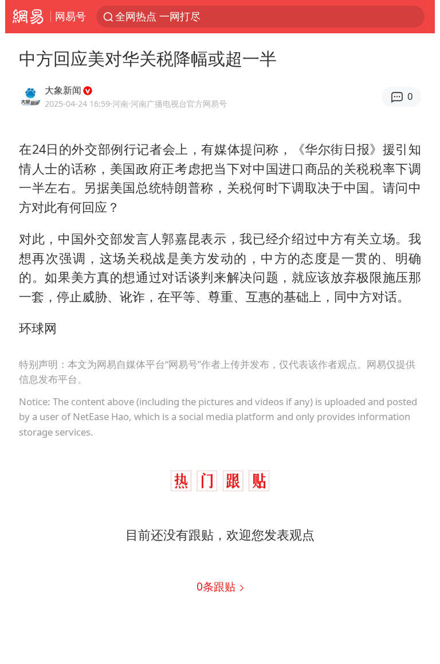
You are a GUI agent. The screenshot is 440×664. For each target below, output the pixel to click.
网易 (27, 16)
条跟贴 (217, 586)
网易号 (70, 16)
